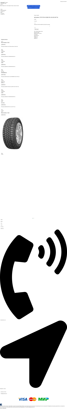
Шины (2, 219)
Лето (1, 223)
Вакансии (2, 228)
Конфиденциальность (4, 393)
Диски (1, 221)
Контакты (2, 226)
